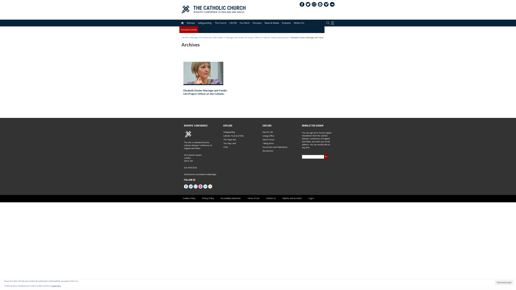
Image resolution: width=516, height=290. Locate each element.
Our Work (245, 22)
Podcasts (286, 22)
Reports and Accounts (292, 198)
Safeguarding (205, 22)
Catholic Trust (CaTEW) (233, 136)
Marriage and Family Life (201, 37)
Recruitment (268, 151)
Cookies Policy (189, 198)
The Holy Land (229, 143)
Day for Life (268, 132)
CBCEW (233, 22)
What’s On (299, 22)
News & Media (272, 22)
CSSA (225, 147)
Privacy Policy (208, 198)
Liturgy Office (268, 136)
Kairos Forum (268, 139)
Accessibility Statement (231, 198)
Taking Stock (268, 143)
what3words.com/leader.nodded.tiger (200, 174)
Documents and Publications (275, 147)
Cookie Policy (56, 286)
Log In (311, 198)
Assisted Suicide (189, 29)
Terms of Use (253, 198)
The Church (220, 22)
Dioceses (257, 22)
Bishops (191, 22)
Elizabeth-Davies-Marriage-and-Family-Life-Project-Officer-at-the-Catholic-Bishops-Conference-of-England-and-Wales (205, 94)
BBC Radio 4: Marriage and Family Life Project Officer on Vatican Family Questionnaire (251, 37)
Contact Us (271, 198)
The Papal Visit (229, 139)
